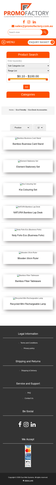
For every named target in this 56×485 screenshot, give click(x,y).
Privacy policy (29, 348)
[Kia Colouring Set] (28, 184)
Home (11, 110)
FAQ (29, 393)
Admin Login (29, 480)
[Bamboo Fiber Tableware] (28, 275)
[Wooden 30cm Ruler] (28, 253)
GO (26, 87)
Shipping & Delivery (29, 371)
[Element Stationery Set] (28, 161)
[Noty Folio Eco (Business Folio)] (28, 230)
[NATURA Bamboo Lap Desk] (28, 207)
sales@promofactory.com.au (33, 26)
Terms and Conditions (29, 343)
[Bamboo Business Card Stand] (28, 138)
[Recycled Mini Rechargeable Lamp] (28, 298)
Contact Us (29, 398)
